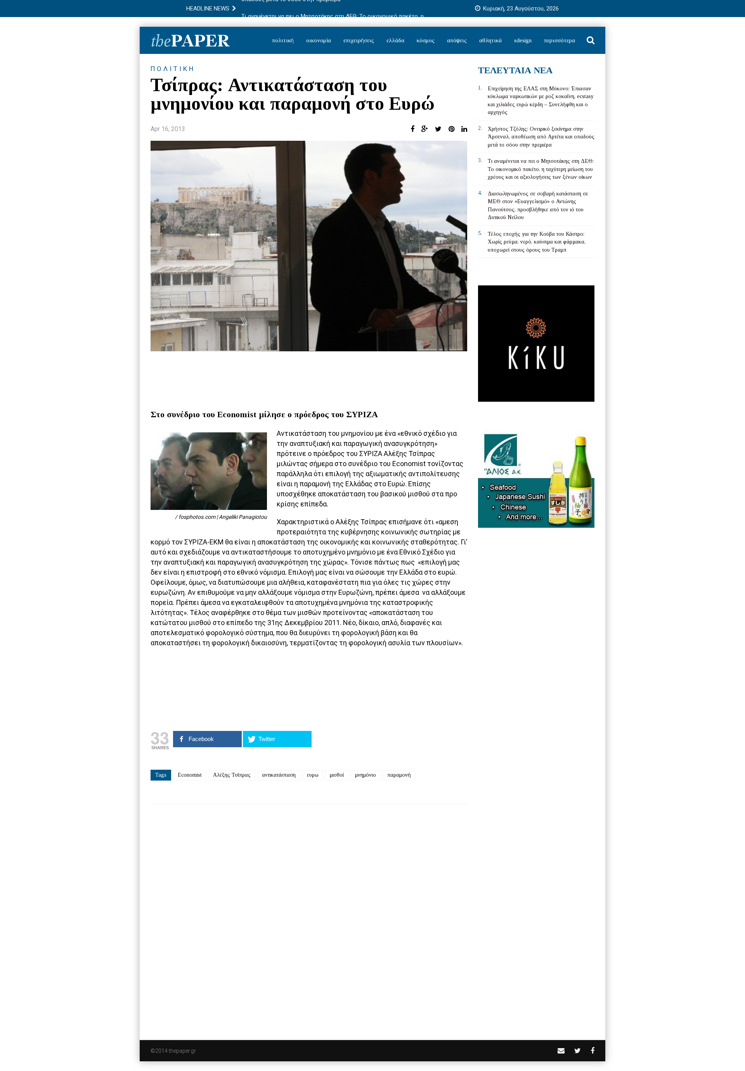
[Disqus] (309, 917)
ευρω (313, 775)
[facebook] (592, 1051)
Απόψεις (457, 40)
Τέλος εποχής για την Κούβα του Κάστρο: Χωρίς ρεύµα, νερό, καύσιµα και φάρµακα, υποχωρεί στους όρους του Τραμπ (537, 242)
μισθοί (337, 775)
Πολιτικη (173, 69)
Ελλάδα (395, 40)
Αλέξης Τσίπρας (232, 775)
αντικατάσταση (279, 775)
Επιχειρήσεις (358, 40)
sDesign (523, 40)
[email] (561, 1051)
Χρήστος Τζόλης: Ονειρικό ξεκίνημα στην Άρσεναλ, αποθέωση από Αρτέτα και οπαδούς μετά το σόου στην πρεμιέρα (541, 137)
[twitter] (577, 1051)
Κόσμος (426, 40)
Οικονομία (318, 40)
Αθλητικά (490, 40)
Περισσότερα (559, 40)
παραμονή (399, 775)
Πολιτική (283, 40)
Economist (190, 775)
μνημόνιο (365, 775)
